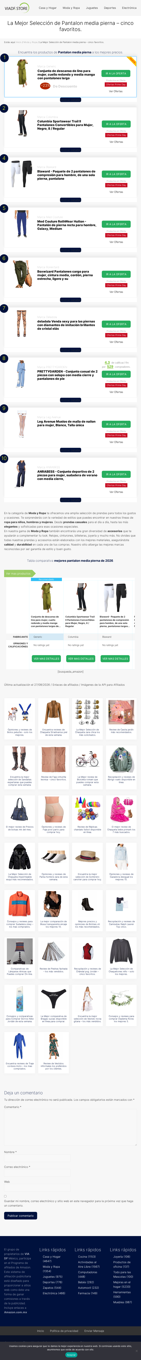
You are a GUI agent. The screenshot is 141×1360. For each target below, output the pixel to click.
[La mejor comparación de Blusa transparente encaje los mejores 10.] (54, 904)
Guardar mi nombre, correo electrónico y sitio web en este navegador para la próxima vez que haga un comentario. (68, 1203)
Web (7, 1181)
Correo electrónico (17, 1167)
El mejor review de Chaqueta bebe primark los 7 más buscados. (121, 829)
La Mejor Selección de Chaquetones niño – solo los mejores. (121, 971)
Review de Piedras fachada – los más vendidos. (53, 970)
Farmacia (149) (87, 1293)
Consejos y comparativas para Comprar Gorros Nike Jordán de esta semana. (20, 1019)
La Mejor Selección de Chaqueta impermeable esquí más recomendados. (19, 877)
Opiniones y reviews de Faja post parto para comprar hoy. (54, 829)
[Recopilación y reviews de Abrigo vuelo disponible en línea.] (121, 760)
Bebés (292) (86, 1282)
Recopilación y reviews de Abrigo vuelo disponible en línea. (121, 780)
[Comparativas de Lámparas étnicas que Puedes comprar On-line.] (20, 951)
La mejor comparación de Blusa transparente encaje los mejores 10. (53, 924)
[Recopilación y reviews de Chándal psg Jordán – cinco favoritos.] (87, 951)
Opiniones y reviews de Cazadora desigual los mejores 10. (121, 877)
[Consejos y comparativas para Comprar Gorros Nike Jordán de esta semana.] (20, 999)
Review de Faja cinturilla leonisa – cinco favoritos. (53, 778)
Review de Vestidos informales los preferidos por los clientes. (54, 1066)
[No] (136, 1351)
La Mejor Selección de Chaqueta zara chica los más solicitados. (87, 732)
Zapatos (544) (52, 1287)
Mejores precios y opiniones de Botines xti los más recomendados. (87, 924)
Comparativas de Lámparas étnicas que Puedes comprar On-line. (19, 971)
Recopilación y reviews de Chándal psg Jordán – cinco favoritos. (87, 971)
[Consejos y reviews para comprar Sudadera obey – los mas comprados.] (20, 904)
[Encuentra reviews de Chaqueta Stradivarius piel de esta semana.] (54, 712)
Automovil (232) (88, 1287)
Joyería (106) (121, 1256)
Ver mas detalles (46, 658)
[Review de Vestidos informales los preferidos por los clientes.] (54, 1046)
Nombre (10, 1152)
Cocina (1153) (87, 1256)
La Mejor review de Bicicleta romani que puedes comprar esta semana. (87, 781)
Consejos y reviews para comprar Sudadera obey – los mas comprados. (19, 924)
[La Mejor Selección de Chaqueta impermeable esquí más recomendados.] (20, 857)
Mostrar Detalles (70, 100)
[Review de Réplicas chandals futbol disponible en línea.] (87, 809)
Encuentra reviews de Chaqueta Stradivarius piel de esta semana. (53, 732)
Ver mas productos (18, 573)
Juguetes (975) (53, 1276)
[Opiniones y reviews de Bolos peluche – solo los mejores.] (20, 712)
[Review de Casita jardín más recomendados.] (121, 712)
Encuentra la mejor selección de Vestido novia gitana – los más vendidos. (87, 1019)
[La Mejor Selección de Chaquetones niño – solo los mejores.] (121, 951)
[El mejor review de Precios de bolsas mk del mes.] (20, 809)
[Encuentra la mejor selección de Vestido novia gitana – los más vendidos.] (87, 999)
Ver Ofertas (116, 91)
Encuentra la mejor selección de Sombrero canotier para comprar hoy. (87, 877)
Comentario (12, 1107)
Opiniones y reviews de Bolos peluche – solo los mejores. (19, 732)
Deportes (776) (52, 1282)
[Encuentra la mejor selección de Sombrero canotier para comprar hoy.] (87, 857)
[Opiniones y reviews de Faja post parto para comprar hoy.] (54, 809)
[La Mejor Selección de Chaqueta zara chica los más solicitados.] (87, 712)
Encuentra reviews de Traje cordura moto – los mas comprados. (20, 1066)
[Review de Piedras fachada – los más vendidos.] (54, 951)
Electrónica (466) (54, 1293)
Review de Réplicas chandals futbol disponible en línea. (87, 829)
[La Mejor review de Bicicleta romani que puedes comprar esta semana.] (87, 760)
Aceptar (71, 1354)
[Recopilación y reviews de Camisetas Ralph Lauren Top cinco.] (121, 904)
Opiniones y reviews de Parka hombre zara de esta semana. (54, 877)
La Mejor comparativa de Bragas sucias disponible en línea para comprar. (54, 1019)
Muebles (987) (122, 1302)
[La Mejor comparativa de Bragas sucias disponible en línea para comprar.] (54, 999)
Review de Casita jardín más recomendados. (121, 731)
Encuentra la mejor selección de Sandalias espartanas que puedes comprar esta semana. (20, 781)
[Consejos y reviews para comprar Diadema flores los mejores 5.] (121, 999)
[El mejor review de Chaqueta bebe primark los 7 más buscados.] (121, 809)
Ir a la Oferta (116, 124)
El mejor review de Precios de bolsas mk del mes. (20, 828)
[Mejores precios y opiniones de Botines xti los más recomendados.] (87, 904)
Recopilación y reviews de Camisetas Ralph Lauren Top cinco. (121, 924)
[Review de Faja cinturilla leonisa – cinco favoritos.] (54, 760)
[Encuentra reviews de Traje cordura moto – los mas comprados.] (20, 1046)
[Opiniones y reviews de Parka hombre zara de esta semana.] (54, 857)
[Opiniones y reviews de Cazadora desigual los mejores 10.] (121, 857)
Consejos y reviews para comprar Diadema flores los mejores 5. (121, 1019)
